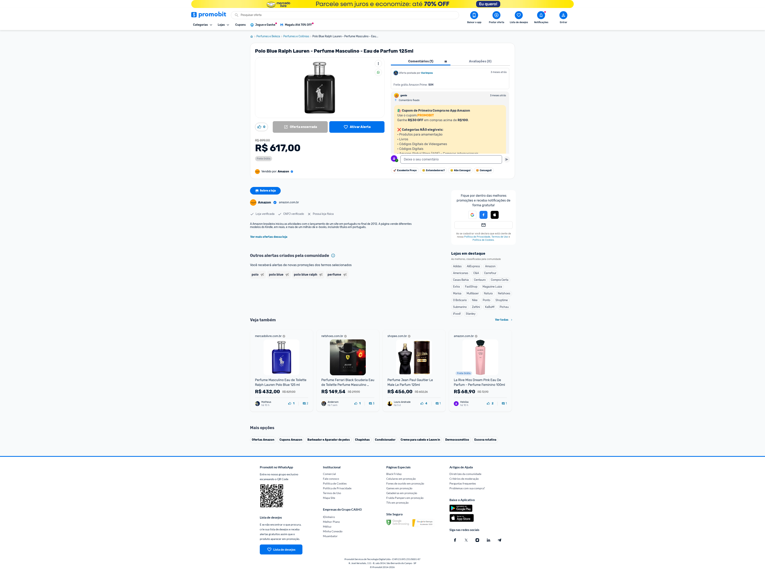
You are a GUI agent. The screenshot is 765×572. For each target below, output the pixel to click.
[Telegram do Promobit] (499, 540)
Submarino (460, 307)
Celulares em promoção (401, 478)
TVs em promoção (397, 502)
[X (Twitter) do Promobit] (466, 540)
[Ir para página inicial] (253, 36)
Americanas (460, 273)
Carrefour (490, 273)
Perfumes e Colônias (296, 36)
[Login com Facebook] (483, 215)
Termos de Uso (499, 236)
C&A (476, 273)
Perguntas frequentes (462, 483)
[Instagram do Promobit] (477, 540)
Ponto (486, 300)
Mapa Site (329, 497)
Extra (456, 286)
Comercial (329, 474)
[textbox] (451, 159)
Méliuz (327, 526)
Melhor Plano (331, 521)
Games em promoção (399, 488)
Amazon (490, 266)
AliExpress (473, 266)
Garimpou (427, 73)
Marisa (457, 293)
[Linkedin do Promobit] (488, 540)
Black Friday (394, 474)
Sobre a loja (268, 190)
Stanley (471, 313)
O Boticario (460, 300)
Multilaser (473, 293)
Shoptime (501, 300)
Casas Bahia (461, 280)
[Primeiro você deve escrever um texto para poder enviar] (507, 159)
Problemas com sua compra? (467, 488)
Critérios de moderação (464, 478)
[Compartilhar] (378, 72)
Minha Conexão (332, 531)
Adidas (457, 266)
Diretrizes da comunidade (465, 474)
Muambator (330, 536)
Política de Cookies (483, 240)
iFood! (457, 313)
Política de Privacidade (477, 236)
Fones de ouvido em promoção (405, 483)
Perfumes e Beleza (268, 36)
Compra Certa (499, 280)
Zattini (476, 307)
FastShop (471, 286)
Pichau (504, 307)
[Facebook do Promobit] (455, 540)
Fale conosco (331, 478)
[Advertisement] (326, 296)
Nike (475, 300)
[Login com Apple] (495, 215)
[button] (470, 215)
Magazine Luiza (492, 286)
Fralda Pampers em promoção (405, 497)
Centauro (480, 280)
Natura (488, 293)
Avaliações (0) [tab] (480, 61)
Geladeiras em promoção (401, 493)
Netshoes (504, 293)
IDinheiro (329, 517)
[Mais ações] (378, 63)
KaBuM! (489, 307)
